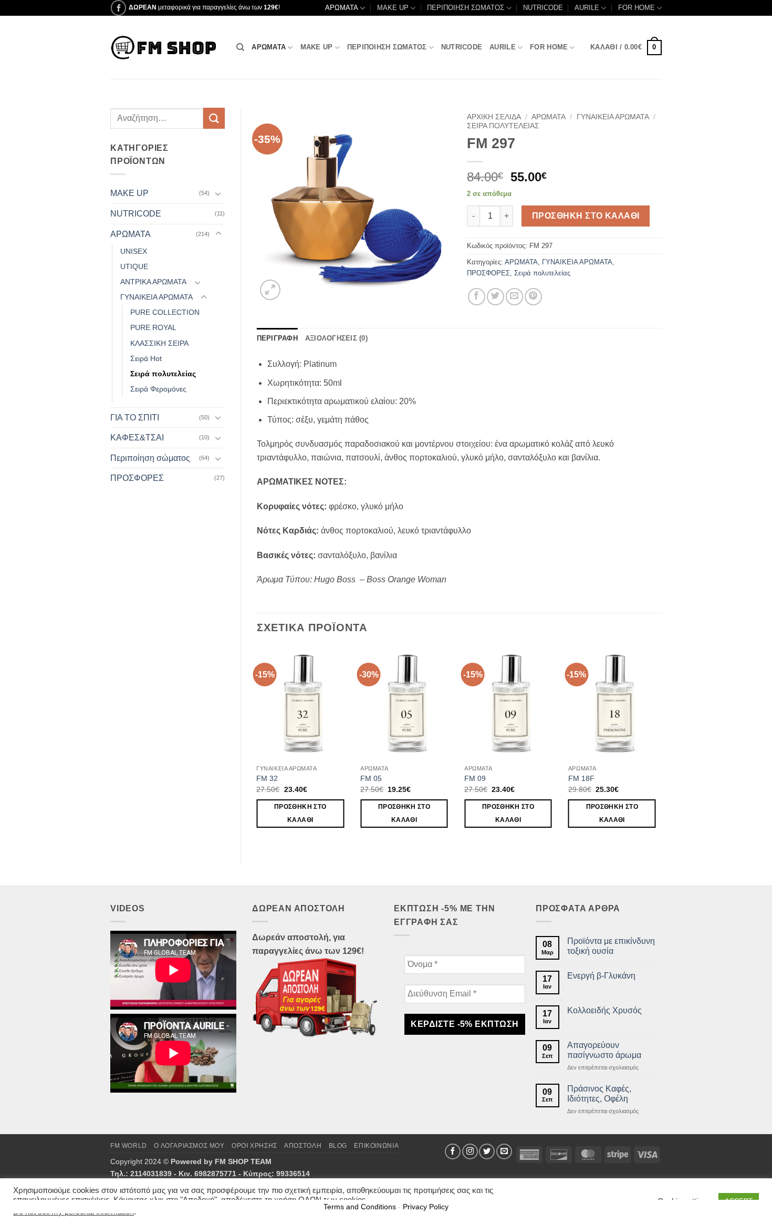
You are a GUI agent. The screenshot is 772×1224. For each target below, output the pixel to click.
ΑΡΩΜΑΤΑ (341, 8)
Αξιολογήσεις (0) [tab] (336, 338)
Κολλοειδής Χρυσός (604, 1010)
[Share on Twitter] (495, 296)
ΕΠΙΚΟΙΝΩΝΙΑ (376, 1145)
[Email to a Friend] (514, 296)
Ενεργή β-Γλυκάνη (601, 975)
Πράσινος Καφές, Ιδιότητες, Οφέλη (599, 1093)
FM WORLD (128, 1145)
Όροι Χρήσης (254, 1145)
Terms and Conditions (360, 1206)
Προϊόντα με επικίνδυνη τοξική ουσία (611, 946)
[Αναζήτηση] (240, 47)
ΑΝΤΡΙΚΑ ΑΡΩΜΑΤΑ (153, 281)
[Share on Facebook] (476, 296)
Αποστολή (302, 1145)
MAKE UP (393, 8)
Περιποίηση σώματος (150, 458)
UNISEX (133, 251)
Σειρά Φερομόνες (158, 389)
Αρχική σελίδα (494, 117)
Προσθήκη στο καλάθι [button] (300, 813)
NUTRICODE (543, 8)
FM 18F (581, 778)
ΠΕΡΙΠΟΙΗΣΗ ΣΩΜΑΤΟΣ (465, 8)
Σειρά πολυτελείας (163, 373)
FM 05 (371, 778)
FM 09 (475, 778)
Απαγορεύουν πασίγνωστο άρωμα (604, 1050)
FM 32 (267, 778)
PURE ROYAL (153, 327)
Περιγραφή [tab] (277, 338)
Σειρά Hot (146, 358)
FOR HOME (636, 8)
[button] (626, 48)
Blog (338, 1145)
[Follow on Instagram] (470, 1151)
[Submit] (213, 118)
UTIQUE (134, 266)
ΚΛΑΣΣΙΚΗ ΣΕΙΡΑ (159, 343)
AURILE (587, 8)
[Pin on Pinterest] (533, 296)
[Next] (661, 747)
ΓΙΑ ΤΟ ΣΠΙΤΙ (134, 417)
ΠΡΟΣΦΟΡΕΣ (137, 478)
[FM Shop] (165, 47)
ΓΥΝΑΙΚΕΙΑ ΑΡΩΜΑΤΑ (156, 297)
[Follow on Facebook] (118, 7)
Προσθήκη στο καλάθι (586, 215)
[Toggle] (218, 193)
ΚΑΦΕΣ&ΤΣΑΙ (137, 437)
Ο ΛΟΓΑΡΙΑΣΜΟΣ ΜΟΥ (189, 1145)
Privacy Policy (425, 1206)
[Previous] (257, 747)
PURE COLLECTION (165, 312)
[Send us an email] (504, 1151)
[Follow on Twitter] (487, 1151)
